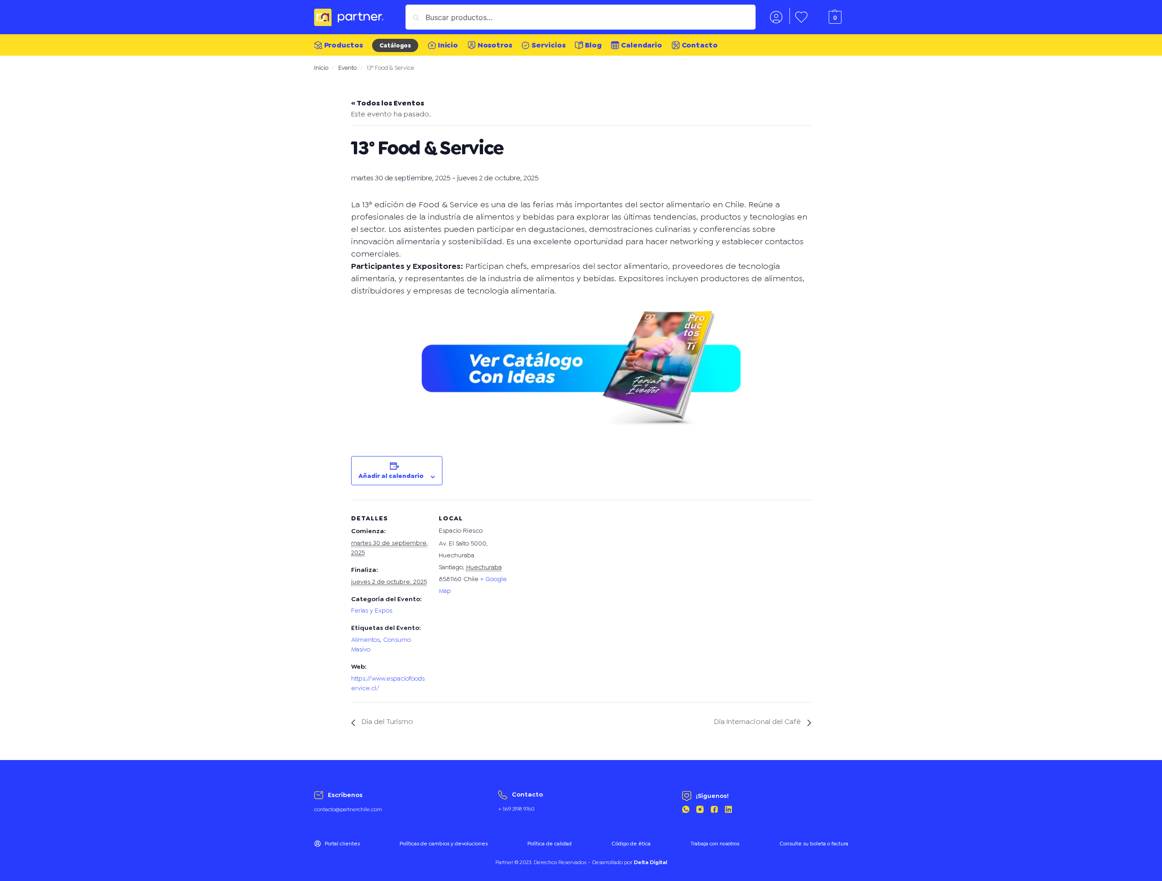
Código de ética (631, 843)
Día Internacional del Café (758, 721)
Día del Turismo (386, 721)
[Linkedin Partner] (728, 810)
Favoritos (801, 16)
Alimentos (365, 639)
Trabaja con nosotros (714, 843)
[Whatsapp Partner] (685, 810)
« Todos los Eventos (387, 103)
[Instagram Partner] (700, 810)
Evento (347, 67)
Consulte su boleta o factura (813, 843)
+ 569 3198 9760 (516, 809)
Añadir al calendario (391, 476)
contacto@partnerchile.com (348, 809)
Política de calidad (549, 843)
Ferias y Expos (371, 610)
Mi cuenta (776, 16)
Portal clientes (342, 843)
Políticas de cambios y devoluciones (444, 843)
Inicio (321, 67)
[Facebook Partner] (714, 810)
